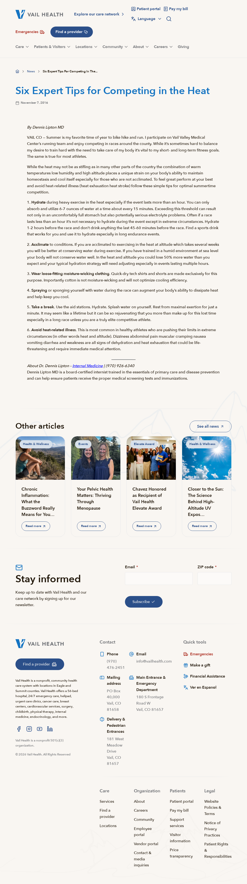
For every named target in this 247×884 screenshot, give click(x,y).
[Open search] (169, 19)
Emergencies (201, 654)
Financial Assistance (207, 676)
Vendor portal (146, 844)
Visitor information (180, 838)
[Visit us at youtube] (39, 729)
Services (107, 801)
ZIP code (207, 567)
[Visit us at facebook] (18, 729)
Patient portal (181, 801)
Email (131, 567)
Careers (141, 810)
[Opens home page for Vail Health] (39, 14)
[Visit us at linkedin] (50, 729)
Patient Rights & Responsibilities (218, 850)
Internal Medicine (87, 366)
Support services (177, 823)
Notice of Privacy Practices (212, 829)
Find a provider (107, 813)
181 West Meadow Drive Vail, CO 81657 (115, 751)
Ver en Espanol (203, 687)
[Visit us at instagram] (29, 729)
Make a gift (200, 665)
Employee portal (143, 832)
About (139, 801)
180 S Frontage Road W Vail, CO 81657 (150, 703)
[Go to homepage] (17, 71)
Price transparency (181, 853)
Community (144, 819)
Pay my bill (179, 810)
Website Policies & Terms (212, 807)
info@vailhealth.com (154, 661)
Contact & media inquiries (142, 859)
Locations (108, 826)
